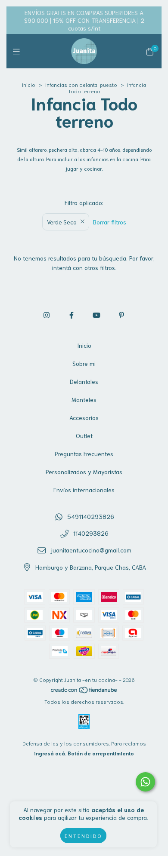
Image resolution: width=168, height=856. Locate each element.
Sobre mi (84, 363)
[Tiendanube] (84, 691)
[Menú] (18, 51)
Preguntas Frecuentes (84, 453)
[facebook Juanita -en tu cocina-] (71, 314)
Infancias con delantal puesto (81, 84)
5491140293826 (90, 516)
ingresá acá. (50, 753)
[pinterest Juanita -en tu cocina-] (121, 314)
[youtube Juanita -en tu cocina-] (96, 314)
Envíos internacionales (84, 490)
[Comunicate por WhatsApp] (145, 782)
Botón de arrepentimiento (101, 753)
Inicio (28, 84)
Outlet (84, 435)
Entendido (83, 835)
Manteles (84, 399)
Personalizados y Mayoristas (84, 472)
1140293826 (91, 533)
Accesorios (84, 417)
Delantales (84, 381)
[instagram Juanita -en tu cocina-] (46, 314)
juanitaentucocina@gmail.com (90, 550)
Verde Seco (62, 222)
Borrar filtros (109, 222)
